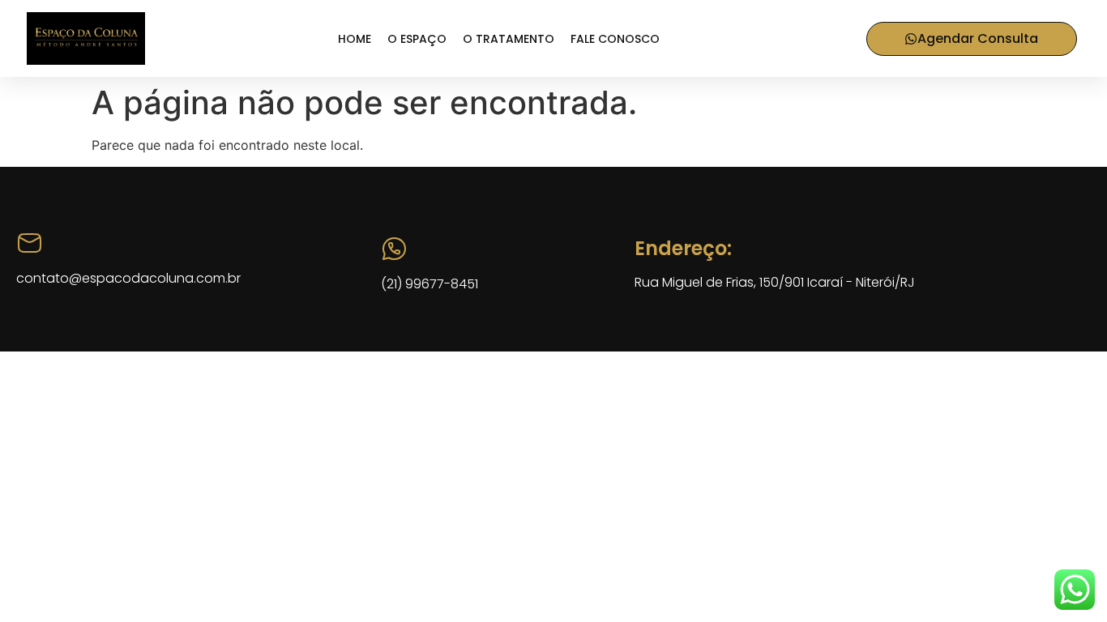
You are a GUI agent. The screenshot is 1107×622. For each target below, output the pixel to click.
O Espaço (417, 39)
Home (354, 39)
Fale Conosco (615, 39)
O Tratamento (508, 39)
